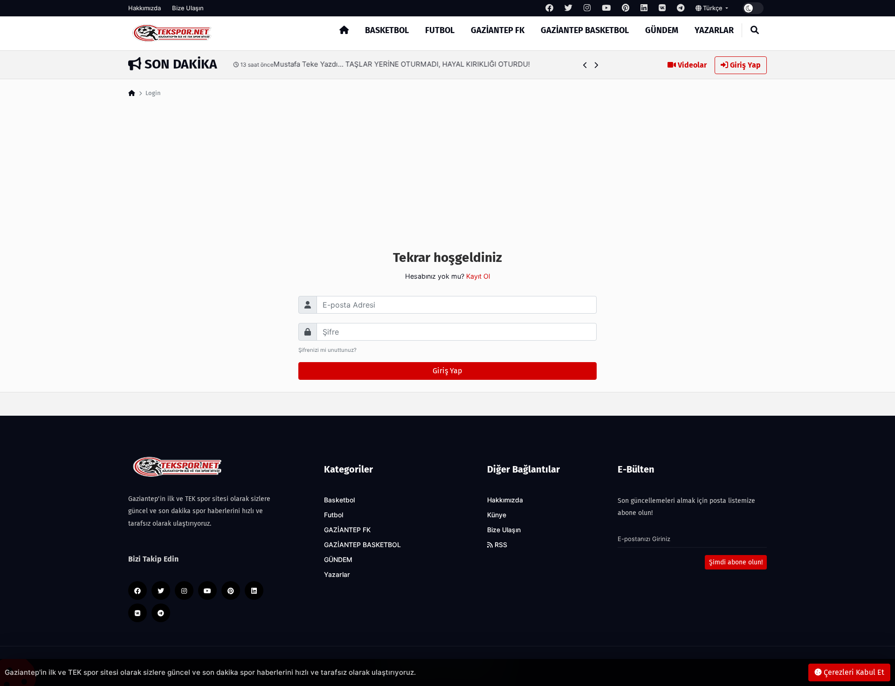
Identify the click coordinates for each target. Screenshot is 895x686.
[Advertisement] (447, 170)
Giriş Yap (744, 65)
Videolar (691, 65)
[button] (585, 65)
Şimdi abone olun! (736, 562)
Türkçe (713, 8)
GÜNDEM (661, 30)
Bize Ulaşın (188, 8)
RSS (500, 545)
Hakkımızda (144, 8)
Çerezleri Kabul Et (853, 672)
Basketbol (387, 30)
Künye (496, 515)
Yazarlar (714, 30)
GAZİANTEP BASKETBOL (585, 30)
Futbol (439, 30)
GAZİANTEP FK (497, 30)
